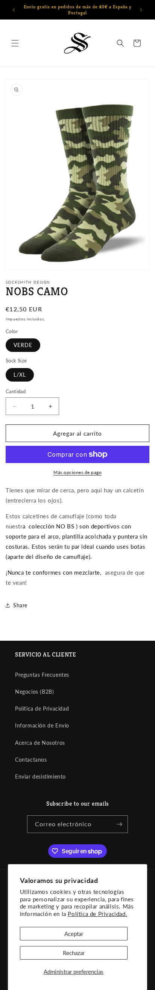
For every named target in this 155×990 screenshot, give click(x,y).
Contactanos (31, 759)
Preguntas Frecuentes (42, 675)
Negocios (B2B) (34, 691)
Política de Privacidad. (97, 913)
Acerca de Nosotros (40, 742)
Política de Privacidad (42, 708)
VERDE (23, 345)
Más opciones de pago (77, 472)
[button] (15, 43)
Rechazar (74, 952)
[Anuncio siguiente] (141, 10)
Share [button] (20, 605)
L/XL (20, 374)
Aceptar (73, 933)
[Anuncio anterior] (14, 10)
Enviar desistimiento (40, 776)
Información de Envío (42, 725)
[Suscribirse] (119, 824)
